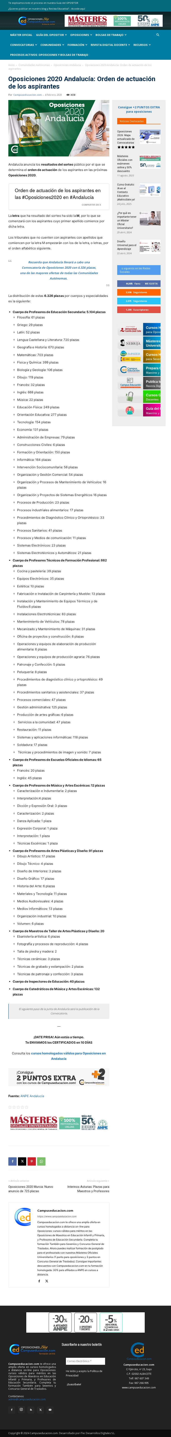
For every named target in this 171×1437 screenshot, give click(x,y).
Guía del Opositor (50, 35)
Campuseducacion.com (27, 94)
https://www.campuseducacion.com (57, 1216)
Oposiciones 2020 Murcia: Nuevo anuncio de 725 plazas (30, 1189)
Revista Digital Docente (109, 45)
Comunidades (50, 45)
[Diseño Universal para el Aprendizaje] (150, 247)
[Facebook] (12, 1161)
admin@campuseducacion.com (27, 1399)
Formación (76, 45)
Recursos (140, 45)
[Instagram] (21, 1409)
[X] (22, 1161)
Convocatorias (22, 45)
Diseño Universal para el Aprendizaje (126, 245)
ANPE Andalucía (32, 1096)
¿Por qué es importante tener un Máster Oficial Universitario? (126, 220)
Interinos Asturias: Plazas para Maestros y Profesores (88, 1189)
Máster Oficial (21, 35)
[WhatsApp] (41, 1161)
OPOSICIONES (79, 35)
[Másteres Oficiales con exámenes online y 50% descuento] (150, 161)
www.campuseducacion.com (139, 1387)
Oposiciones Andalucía (67, 65)
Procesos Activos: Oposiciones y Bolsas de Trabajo (49, 55)
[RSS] (31, 1410)
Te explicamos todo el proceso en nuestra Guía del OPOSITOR (43, 2)
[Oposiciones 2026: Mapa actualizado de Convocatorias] (150, 137)
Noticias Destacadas (132, 121)
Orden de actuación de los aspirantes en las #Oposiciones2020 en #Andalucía (58, 193)
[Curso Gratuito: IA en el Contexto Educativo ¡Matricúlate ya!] (150, 190)
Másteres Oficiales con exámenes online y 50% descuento (124, 164)
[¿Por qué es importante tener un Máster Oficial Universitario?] (150, 218)
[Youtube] (50, 1410)
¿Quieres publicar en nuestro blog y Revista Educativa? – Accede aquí (46, 8)
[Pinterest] (32, 1161)
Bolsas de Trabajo (109, 35)
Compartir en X (91, 204)
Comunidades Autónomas (34, 65)
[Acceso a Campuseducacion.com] (139, 1360)
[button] (158, 35)
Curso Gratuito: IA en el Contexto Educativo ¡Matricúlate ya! (126, 192)
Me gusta (151, 283)
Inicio (11, 65)
